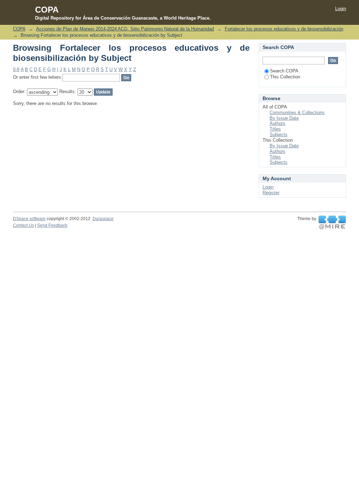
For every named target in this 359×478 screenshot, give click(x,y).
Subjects (278, 134)
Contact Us (23, 225)
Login (340, 8)
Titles (275, 129)
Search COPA (284, 70)
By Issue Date (284, 118)
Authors (277, 123)
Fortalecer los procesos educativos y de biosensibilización (284, 28)
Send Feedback (52, 225)
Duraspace (103, 218)
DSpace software (29, 218)
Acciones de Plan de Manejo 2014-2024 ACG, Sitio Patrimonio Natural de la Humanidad (125, 28)
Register (271, 192)
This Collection (285, 76)
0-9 (16, 69)
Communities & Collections (297, 112)
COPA (19, 28)
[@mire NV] (332, 222)
